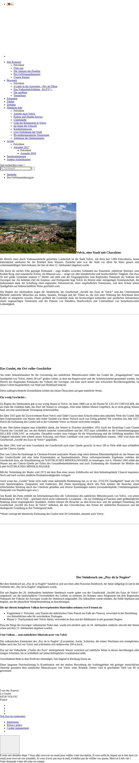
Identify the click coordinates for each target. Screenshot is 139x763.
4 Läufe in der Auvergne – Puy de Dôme (35, 86)
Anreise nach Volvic (24, 113)
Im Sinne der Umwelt (25, 125)
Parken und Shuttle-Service (28, 116)
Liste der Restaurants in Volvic (30, 122)
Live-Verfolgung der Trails (28, 132)
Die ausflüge (20, 92)
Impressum (12, 722)
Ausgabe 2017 (21, 147)
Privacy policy (14, 725)
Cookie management (18, 728)
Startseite (11, 174)
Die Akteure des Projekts (27, 71)
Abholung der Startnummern (29, 138)
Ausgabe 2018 (28, 153)
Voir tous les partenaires (12, 716)
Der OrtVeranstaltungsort (27, 74)
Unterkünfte (20, 119)
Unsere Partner (21, 77)
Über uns (18, 68)
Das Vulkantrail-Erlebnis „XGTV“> (33, 89)
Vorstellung (20, 95)
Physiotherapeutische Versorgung (31, 135)
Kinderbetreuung (23, 129)
